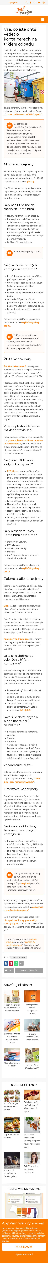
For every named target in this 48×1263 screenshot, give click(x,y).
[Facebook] (30, 2)
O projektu (13, 2)
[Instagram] (34, 2)
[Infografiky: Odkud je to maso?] (24, 1205)
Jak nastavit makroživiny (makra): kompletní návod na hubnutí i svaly (32, 1140)
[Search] (27, 2)
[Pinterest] (44, 2)
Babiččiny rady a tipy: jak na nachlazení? (31, 1169)
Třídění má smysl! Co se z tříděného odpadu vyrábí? (12, 1007)
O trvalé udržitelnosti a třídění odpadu (32, 1037)
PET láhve (12, 471)
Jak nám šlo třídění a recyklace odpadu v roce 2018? (12, 1038)
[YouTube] (39, 2)
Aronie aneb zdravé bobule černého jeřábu (10, 1173)
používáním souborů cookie (21, 1239)
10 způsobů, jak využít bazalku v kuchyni (11, 1106)
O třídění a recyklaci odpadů (20, 943)
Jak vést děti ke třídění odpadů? (32, 1066)
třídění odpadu (18, 957)
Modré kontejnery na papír (12, 1064)
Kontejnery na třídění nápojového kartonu (32, 1009)
